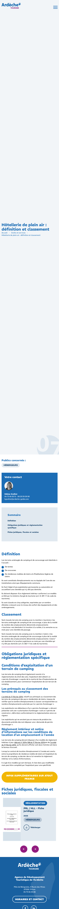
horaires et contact (29, 899)
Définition (12, 521)
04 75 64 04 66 (29, 892)
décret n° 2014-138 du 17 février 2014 (30, 742)
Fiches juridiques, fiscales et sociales (23, 532)
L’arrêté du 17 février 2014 (12, 697)
